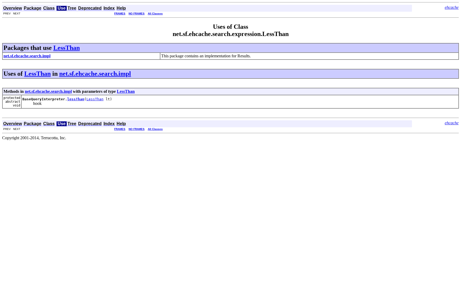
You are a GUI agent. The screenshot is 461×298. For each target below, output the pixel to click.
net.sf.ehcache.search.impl (95, 73)
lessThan (75, 99)
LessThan (66, 47)
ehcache (452, 7)
